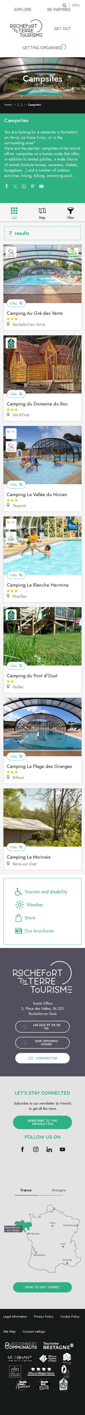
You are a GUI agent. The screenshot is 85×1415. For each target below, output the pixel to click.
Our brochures (39, 931)
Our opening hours (46, 1043)
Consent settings (34, 1331)
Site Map (9, 1331)
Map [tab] (42, 217)
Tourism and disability (46, 892)
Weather (35, 905)
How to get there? (42, 1287)
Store (30, 918)
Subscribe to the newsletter (42, 1122)
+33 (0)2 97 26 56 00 (46, 1027)
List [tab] (14, 217)
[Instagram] (35, 1150)
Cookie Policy (70, 1316)
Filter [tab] (70, 217)
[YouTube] (62, 1150)
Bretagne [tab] (59, 1190)
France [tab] (26, 1190)
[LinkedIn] (49, 1150)
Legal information (15, 1316)
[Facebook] (22, 1150)
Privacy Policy (43, 1316)
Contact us (46, 1058)
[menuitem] (23, 9)
